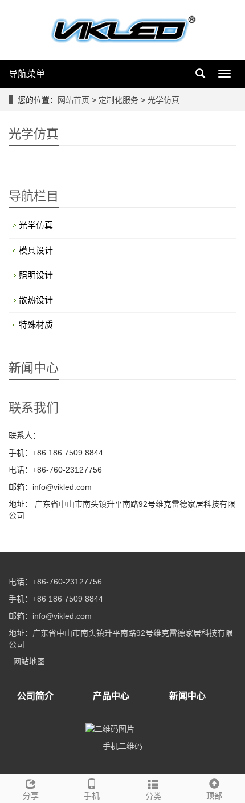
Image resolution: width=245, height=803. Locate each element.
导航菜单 (27, 74)
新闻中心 (187, 696)
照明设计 (36, 275)
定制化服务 (120, 99)
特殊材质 (36, 324)
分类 (153, 796)
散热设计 (36, 300)
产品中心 (111, 696)
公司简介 (35, 696)
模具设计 (36, 250)
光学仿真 (162, 99)
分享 (31, 795)
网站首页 (73, 99)
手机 (92, 795)
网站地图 (29, 661)
